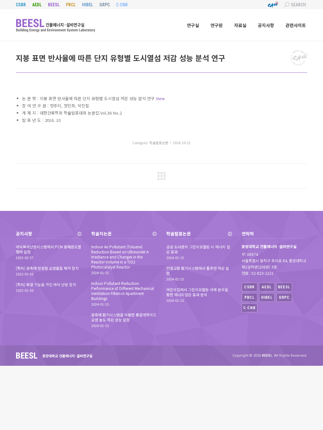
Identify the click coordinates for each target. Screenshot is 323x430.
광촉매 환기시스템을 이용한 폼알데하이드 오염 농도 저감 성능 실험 (123, 317)
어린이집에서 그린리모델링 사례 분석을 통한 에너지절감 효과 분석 (197, 292)
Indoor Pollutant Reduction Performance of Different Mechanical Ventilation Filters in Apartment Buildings (122, 291)
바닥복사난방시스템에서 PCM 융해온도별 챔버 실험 (48, 249)
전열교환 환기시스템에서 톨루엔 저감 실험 (197, 271)
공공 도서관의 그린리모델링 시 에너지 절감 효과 (198, 249)
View (160, 98)
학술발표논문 (158, 142)
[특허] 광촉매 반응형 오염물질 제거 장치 (47, 268)
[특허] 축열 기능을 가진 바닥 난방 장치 (46, 284)
